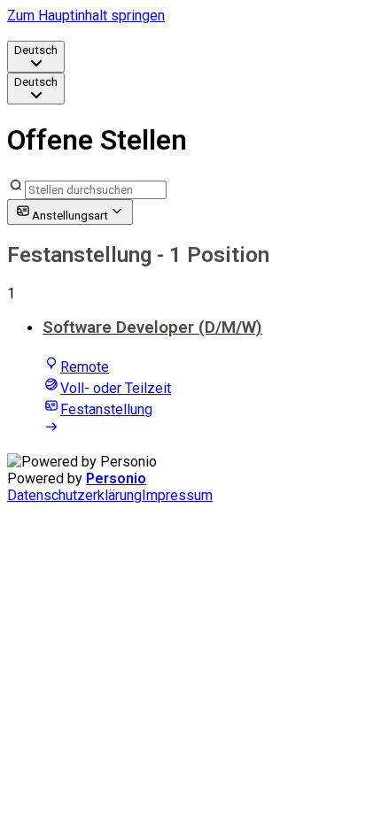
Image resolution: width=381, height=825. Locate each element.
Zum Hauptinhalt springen (86, 15)
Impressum (177, 495)
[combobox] (36, 57)
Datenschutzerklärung (74, 495)
